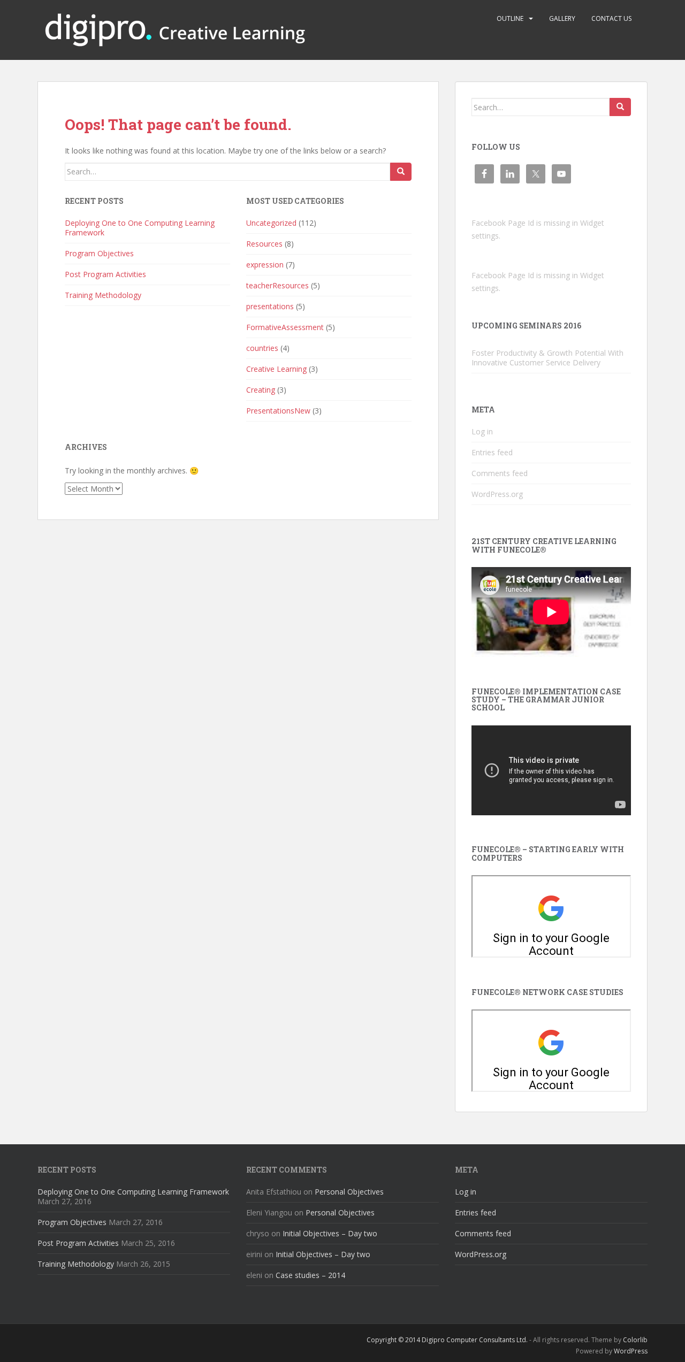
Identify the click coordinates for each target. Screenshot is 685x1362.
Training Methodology (103, 295)
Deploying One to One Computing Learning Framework (140, 228)
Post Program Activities (105, 274)
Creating (260, 390)
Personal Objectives (349, 1192)
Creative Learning (276, 369)
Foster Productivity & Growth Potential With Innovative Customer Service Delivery (547, 358)
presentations (270, 306)
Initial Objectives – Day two (330, 1233)
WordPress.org (497, 494)
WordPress (631, 1351)
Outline (510, 18)
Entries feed (492, 452)
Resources (264, 244)
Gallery (562, 18)
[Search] (401, 172)
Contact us (611, 18)
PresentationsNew (278, 410)
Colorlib (635, 1339)
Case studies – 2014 (310, 1275)
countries (262, 348)
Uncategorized (271, 223)
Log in (482, 431)
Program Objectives (99, 253)
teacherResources (277, 285)
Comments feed (499, 473)
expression (265, 264)
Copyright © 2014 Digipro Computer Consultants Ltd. (447, 1339)
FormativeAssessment (285, 327)
